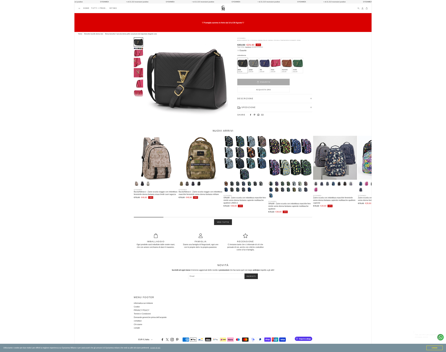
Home (80, 34)
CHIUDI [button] (434, 348)
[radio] (242, 65)
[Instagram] (172, 339)
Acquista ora (263, 90)
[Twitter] (167, 339)
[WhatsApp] (258, 115)
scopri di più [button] (155, 348)
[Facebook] (250, 115)
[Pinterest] (254, 115)
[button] (79, 8)
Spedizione (248, 47)
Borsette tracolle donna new (93, 34)
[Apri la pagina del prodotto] (156, 158)
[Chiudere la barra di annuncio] (369, 1)
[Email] (262, 115)
